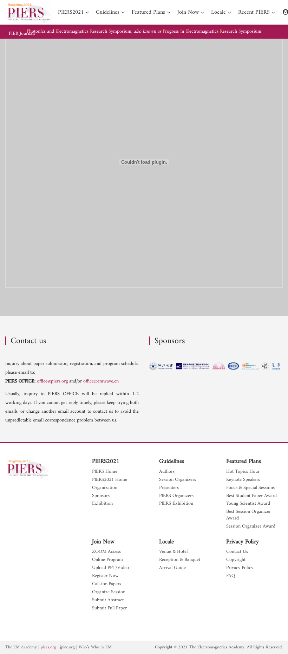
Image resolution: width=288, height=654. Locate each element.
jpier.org (67, 647)
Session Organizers (177, 480)
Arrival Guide (172, 568)
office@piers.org (52, 381)
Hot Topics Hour (243, 472)
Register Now (105, 576)
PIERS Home (104, 472)
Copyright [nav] (236, 560)
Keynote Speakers (243, 480)
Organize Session (108, 592)
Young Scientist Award (248, 504)
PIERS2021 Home (109, 480)
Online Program (107, 560)
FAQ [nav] (230, 576)
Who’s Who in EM (95, 647)
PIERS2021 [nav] (71, 12)
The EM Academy (21, 647)
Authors (167, 472)
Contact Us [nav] (237, 552)
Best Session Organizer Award (248, 515)
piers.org (48, 647)
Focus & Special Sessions (250, 488)
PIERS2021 (105, 461)
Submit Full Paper (109, 608)
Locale (166, 542)
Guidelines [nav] (107, 12)
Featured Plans (243, 461)
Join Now (103, 542)
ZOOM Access (106, 552)
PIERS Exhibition (176, 504)
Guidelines (171, 461)
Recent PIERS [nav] (254, 12)
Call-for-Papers (106, 584)
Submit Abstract (108, 600)
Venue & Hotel (173, 552)
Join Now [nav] (188, 12)
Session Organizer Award (250, 527)
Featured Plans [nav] (148, 12)
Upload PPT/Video (110, 568)
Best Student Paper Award (251, 496)
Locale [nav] (218, 12)
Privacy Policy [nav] (239, 568)
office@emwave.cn (101, 381)
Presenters (169, 488)
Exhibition (102, 504)
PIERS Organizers (176, 496)
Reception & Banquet (179, 560)
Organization (104, 488)
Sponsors (101, 496)
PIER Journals (22, 33)
